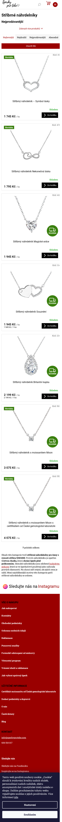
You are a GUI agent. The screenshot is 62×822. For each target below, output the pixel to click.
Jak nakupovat (9, 608)
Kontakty (6, 615)
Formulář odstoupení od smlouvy (18, 653)
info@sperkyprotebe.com (14, 737)
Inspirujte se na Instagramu (15, 771)
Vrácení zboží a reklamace (15, 668)
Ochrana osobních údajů (14, 630)
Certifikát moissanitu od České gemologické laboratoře (29, 691)
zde (16, 797)
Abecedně (53, 37)
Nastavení (30, 804)
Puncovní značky (10, 645)
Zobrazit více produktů (29, 28)
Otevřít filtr (31, 46)
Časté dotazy (8, 713)
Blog (4, 721)
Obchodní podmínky (12, 623)
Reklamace (7, 638)
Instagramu (48, 586)
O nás (4, 706)
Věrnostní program (11, 660)
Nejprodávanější (37, 37)
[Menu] (55, 5)
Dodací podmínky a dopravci (16, 699)
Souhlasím (30, 814)
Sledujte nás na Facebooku (15, 765)
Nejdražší (21, 37)
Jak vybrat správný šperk (14, 675)
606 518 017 (7, 742)
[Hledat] (39, 5)
